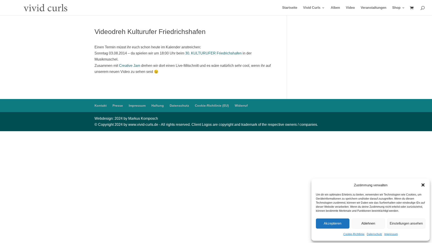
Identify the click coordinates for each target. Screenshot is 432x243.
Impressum (391, 234)
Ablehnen (368, 223)
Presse (117, 105)
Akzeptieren (332, 223)
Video (350, 7)
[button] (423, 185)
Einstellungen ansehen (406, 223)
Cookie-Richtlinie (353, 234)
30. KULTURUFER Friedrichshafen (213, 53)
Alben (335, 7)
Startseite (289, 7)
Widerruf (241, 105)
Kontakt (100, 105)
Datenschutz (374, 234)
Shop (396, 7)
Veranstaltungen (373, 7)
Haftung (157, 105)
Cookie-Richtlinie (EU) (212, 105)
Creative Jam (129, 66)
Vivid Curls (311, 7)
